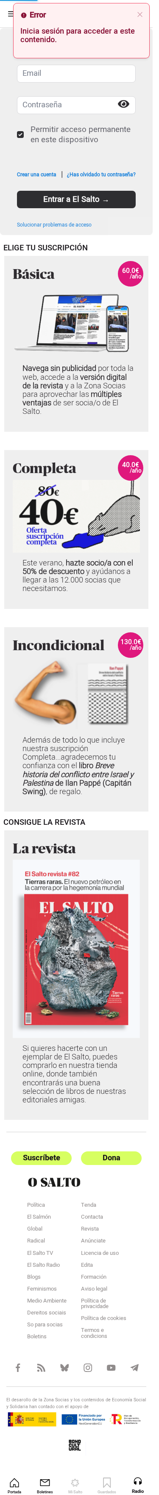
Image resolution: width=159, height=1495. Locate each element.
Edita (87, 1265)
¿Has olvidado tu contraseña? (101, 174)
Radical (36, 1241)
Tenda (88, 1205)
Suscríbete (41, 1158)
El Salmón (39, 1217)
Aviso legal (94, 1289)
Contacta (92, 1217)
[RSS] (41, 1367)
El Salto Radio (43, 1265)
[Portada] (76, 1182)
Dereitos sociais (46, 1313)
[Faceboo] (18, 1367)
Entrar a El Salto (76, 199)
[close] (140, 14)
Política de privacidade (95, 1304)
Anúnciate (93, 1241)
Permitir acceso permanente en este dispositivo (81, 134)
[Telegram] (134, 1367)
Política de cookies (103, 1319)
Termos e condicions (94, 1334)
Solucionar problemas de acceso (54, 224)
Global (34, 1229)
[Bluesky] (65, 1367)
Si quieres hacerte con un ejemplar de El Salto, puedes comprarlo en (69, 1057)
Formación (93, 1277)
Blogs (34, 1277)
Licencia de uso (100, 1253)
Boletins (37, 1337)
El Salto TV (40, 1253)
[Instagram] (88, 1367)
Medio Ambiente (47, 1301)
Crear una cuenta (36, 174)
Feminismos (42, 1289)
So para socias (45, 1325)
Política (36, 1205)
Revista (90, 1229)
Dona (111, 1158)
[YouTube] (111, 1367)
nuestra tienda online (69, 1070)
